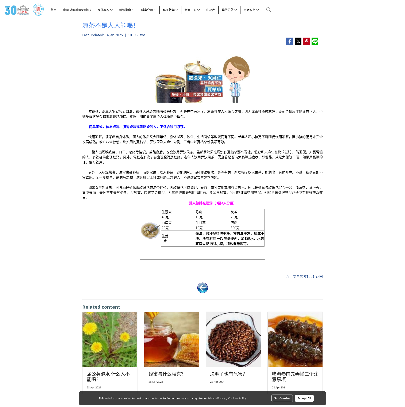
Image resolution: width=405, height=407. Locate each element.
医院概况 (103, 10)
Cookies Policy (237, 398)
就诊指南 (125, 10)
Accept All (304, 398)
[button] (268, 10)
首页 (54, 10)
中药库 (210, 10)
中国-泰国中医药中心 (77, 10)
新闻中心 (191, 10)
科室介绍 (147, 10)
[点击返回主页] (202, 287)
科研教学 (169, 10)
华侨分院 (228, 10)
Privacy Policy (216, 398)
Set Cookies (282, 398)
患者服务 (250, 10)
